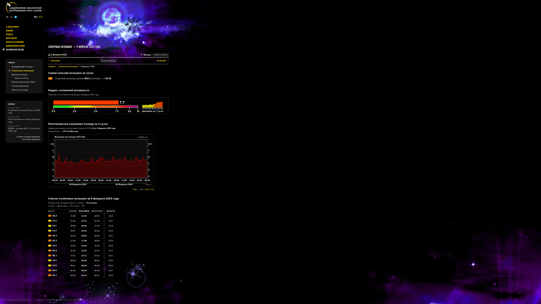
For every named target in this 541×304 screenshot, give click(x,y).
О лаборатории (12, 26)
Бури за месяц (21, 78)
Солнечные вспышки (68, 66)
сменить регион (160, 55)
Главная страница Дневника (28, 137)
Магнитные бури (19, 74)
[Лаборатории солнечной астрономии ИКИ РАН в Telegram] (15, 17)
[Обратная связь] (7, 17)
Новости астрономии (15, 42)
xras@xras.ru (78, 300)
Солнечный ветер (20, 86)
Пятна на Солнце (19, 90)
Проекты (9, 34)
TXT (152, 189)
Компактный (108, 61)
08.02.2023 (55, 61)
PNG (135, 189)
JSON (146, 189)
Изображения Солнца (22, 66)
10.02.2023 (161, 61)
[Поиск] (11, 17)
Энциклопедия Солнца (15, 45)
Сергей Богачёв (54, 300)
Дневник (9, 30)
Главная (52, 66)
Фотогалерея (11, 38)
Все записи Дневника (31, 139)
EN (40, 17)
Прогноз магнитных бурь (23, 82)
